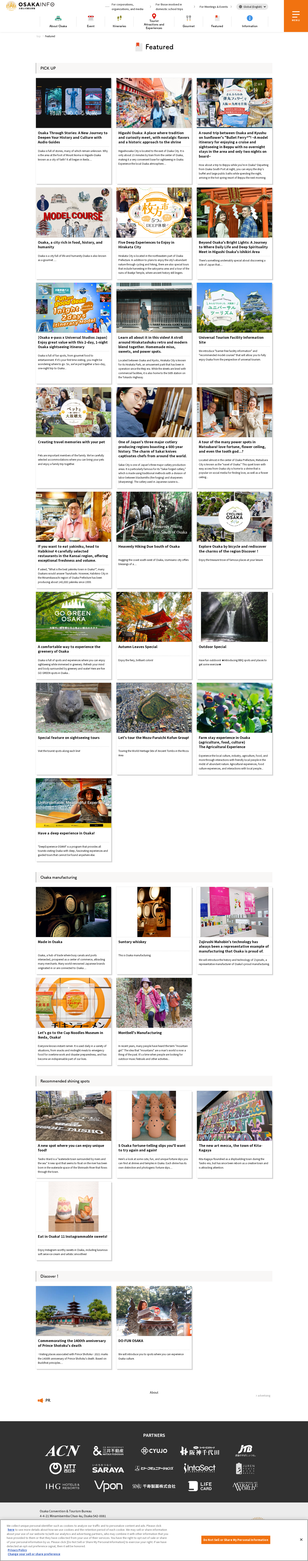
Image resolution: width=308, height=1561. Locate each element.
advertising (264, 1395)
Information (250, 26)
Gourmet (189, 26)
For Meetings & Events (214, 7)
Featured (217, 26)
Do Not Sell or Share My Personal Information (235, 1540)
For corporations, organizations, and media (127, 6)
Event (90, 26)
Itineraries (119, 26)
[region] (154, 1540)
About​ (58, 26)
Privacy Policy (17, 1550)
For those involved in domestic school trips (169, 6)
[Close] (301, 1539)
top (39, 36)
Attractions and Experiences (154, 24)
